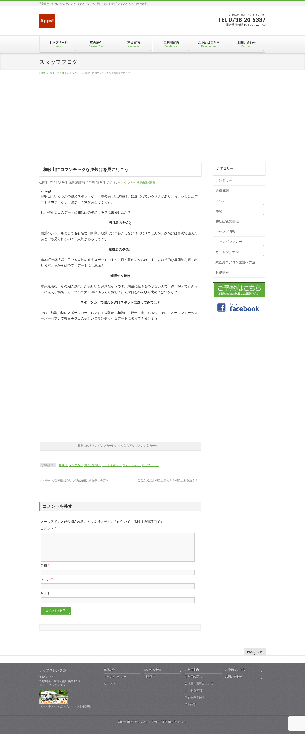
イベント (222, 201)
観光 (87, 465)
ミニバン (109, 683)
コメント (48, 528)
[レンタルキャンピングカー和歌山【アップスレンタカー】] (47, 23)
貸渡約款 (190, 704)
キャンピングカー (228, 242)
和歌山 (63, 465)
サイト (46, 593)
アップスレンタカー (147, 722)
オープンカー (150, 465)
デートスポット (112, 465)
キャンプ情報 (225, 231)
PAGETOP (254, 651)
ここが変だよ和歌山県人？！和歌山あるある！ (169, 480)
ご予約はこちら (235, 669)
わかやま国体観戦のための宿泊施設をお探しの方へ (74, 480)
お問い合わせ (233, 676)
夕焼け (96, 465)
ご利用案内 (192, 669)
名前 (45, 565)
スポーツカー (131, 465)
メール (47, 579)
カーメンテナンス (228, 252)
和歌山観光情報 (146, 182)
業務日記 (222, 190)
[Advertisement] (152, 123)
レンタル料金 (152, 669)
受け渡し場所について (199, 683)
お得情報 (222, 272)
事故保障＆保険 (195, 697)
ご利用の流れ (193, 676)
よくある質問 (193, 690)
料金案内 (150, 676)
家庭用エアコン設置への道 (235, 262)
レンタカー (129, 182)
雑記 (218, 211)
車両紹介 (109, 669)
